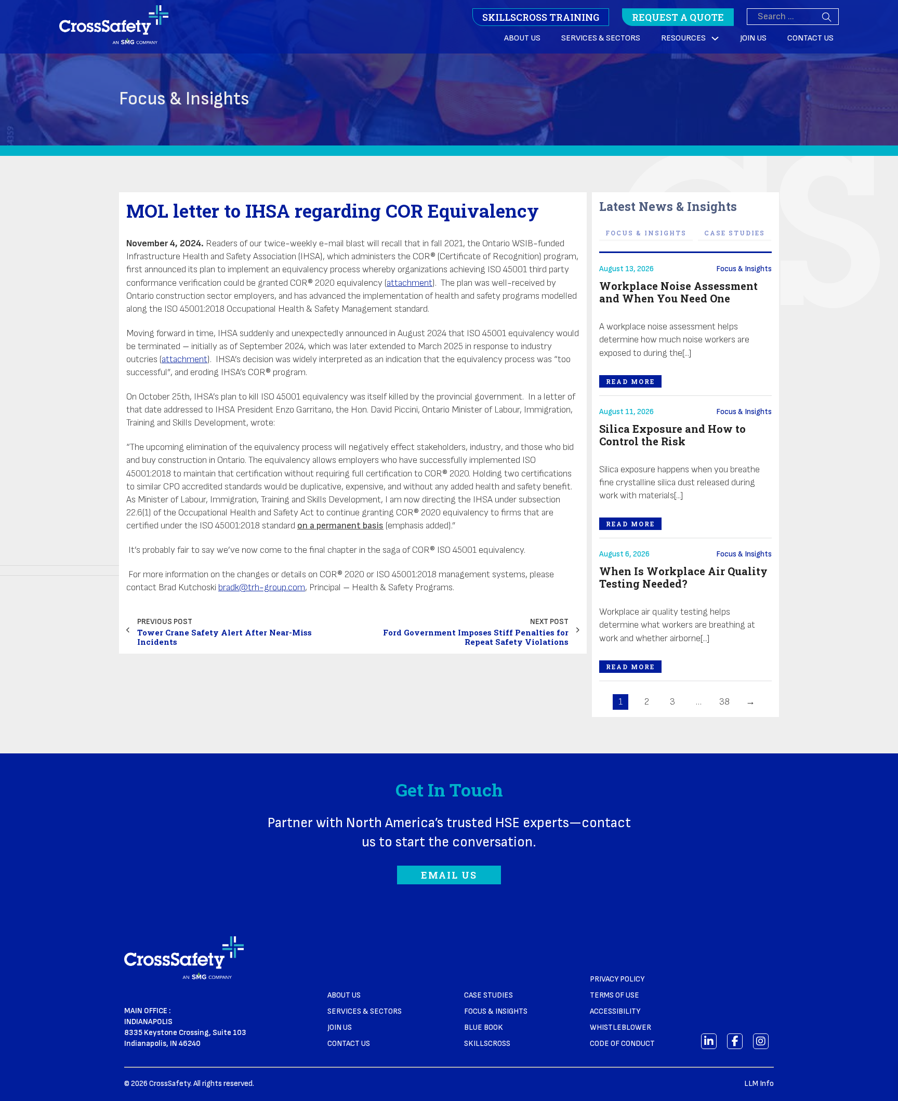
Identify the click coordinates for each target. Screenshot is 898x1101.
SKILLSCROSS (487, 1044)
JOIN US (339, 1027)
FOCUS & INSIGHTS (495, 1011)
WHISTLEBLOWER (620, 1027)
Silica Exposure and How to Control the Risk (672, 435)
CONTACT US (348, 1044)
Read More (630, 381)
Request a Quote (678, 17)
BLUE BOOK (483, 1027)
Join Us (753, 38)
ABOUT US (344, 995)
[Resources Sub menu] (715, 38)
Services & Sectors (600, 38)
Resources (683, 38)
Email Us (449, 875)
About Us (522, 38)
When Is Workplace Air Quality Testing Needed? (683, 577)
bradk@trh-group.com (261, 587)
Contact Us (810, 38)
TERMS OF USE (614, 995)
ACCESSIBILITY (615, 1011)
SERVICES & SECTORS (364, 1011)
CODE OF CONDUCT (622, 1044)
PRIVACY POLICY (617, 979)
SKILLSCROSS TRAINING (540, 17)
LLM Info (759, 1084)
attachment (409, 282)
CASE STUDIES (488, 995)
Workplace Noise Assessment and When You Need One (678, 292)
